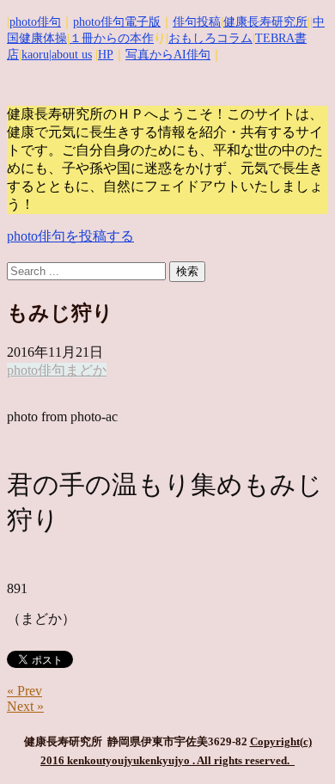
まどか (86, 370)
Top (316, 760)
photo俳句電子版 (117, 21)
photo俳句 (35, 21)
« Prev (24, 690)
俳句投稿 (197, 21)
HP (105, 54)
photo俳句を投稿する (70, 236)
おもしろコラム (210, 38)
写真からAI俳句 (167, 54)
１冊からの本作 (112, 38)
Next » (25, 706)
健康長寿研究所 (265, 21)
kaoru (35, 54)
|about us (70, 54)
